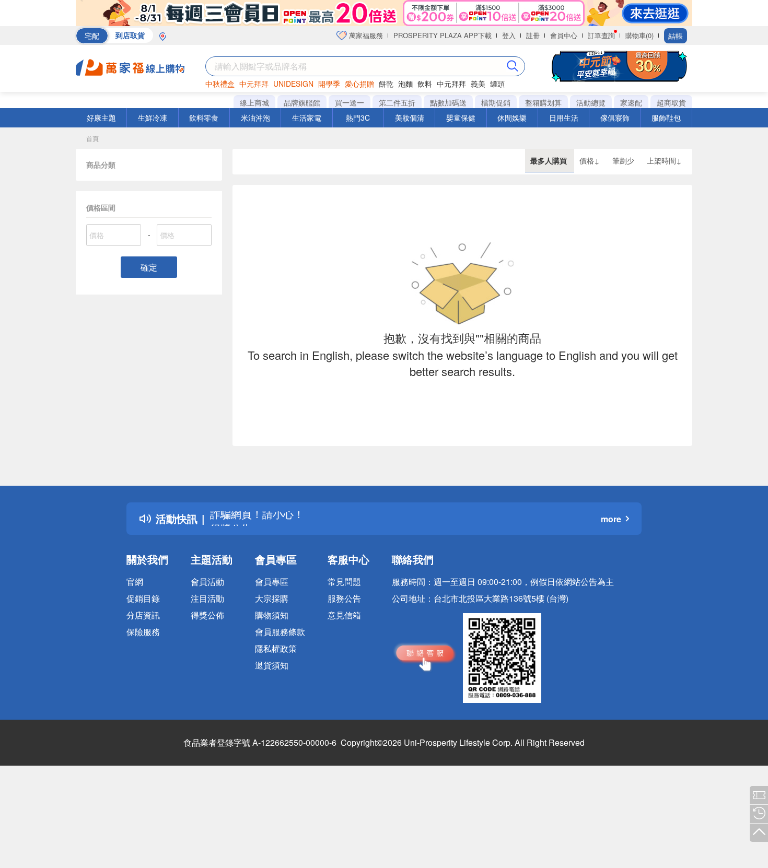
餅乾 (386, 83)
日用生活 (563, 117)
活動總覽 (591, 102)
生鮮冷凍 (152, 117)
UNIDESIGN (293, 83)
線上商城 (254, 102)
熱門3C (358, 117)
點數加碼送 (448, 102)
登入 (509, 35)
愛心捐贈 (359, 83)
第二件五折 (397, 102)
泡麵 (405, 83)
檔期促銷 (495, 102)
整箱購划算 (543, 102)
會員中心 (563, 35)
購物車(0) (639, 35)
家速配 (631, 102)
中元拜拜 (254, 83)
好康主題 (101, 117)
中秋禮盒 (220, 83)
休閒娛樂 (512, 117)
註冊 (533, 35)
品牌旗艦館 (302, 102)
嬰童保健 (460, 117)
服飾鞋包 (666, 117)
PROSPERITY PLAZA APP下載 (442, 35)
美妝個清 (409, 117)
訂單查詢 (601, 35)
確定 (149, 267)
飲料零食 (203, 117)
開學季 (329, 83)
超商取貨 (671, 102)
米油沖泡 (255, 117)
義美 (478, 83)
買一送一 (349, 102)
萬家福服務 (365, 35)
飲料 (424, 83)
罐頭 (497, 83)
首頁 (92, 138)
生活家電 (306, 117)
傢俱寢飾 (615, 117)
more (611, 519)
